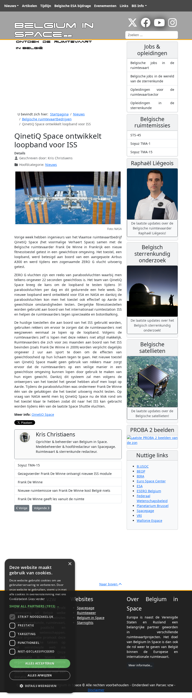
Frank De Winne (30, 482)
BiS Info (138, 6)
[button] (39, 606)
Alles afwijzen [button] (40, 675)
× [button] (69, 564)
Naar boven (108, 584)
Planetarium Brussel (153, 505)
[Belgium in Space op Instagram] (172, 25)
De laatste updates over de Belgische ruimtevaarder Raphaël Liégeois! (152, 228)
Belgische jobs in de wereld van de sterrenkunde (152, 78)
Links (124, 6)
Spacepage (145, 510)
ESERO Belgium (149, 491)
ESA (140, 486)
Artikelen (29, 6)
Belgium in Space (90, 617)
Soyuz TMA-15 (29, 465)
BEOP (141, 471)
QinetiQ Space (43, 414)
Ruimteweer (86, 612)
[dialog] (40, 626)
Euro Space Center (151, 481)
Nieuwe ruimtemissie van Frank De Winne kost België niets (64, 490)
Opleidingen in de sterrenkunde (152, 105)
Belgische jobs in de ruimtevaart (152, 65)
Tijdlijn (45, 6)
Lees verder (37, 599)
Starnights (85, 622)
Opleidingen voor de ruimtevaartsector (152, 92)
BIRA (140, 476)
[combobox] (151, 35)
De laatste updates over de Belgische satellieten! (152, 413)
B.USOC (143, 466)
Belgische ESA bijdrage (72, 6)
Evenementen (105, 6)
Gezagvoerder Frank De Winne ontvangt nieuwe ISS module (65, 473)
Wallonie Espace (149, 520)
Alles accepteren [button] (39, 663)
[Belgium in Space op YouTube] (159, 25)
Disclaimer (96, 690)
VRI (139, 515)
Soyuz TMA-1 (140, 143)
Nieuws (10, 6)
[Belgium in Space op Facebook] (146, 25)
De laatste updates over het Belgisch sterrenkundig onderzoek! (152, 325)
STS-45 (135, 135)
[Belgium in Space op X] (132, 25)
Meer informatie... (140, 665)
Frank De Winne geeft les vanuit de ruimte (51, 499)
